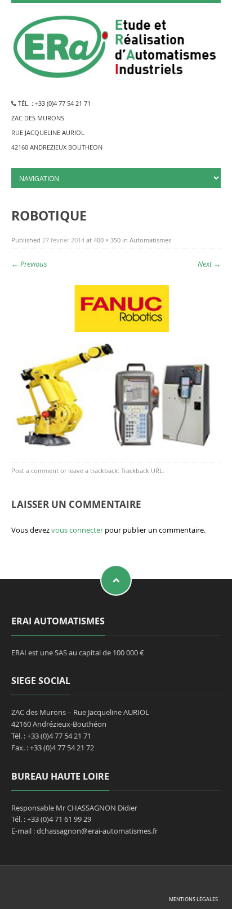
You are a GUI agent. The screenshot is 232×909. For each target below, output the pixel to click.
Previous (29, 264)
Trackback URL (142, 470)
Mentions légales (193, 899)
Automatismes (150, 240)
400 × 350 (107, 240)
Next (209, 264)
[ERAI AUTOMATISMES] (116, 44)
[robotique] (116, 361)
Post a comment (35, 470)
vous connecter (77, 530)
